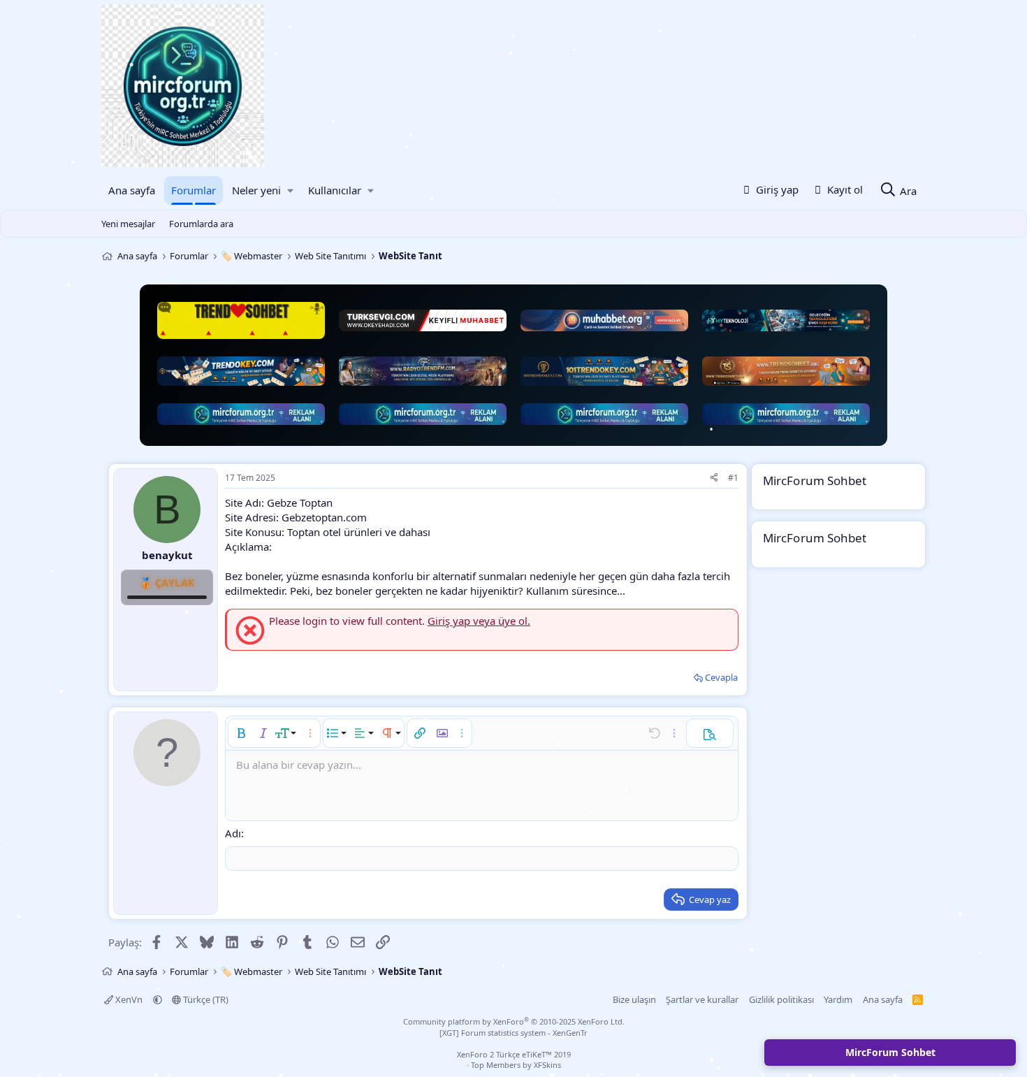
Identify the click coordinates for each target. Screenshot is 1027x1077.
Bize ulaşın (634, 999)
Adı (233, 833)
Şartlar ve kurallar (702, 999)
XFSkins (547, 1065)
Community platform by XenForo (514, 1021)
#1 (733, 478)
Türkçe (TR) (204, 999)
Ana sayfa (131, 190)
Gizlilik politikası (781, 999)
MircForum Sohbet (890, 1052)
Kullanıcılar (334, 190)
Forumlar (193, 190)
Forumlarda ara (201, 223)
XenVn (129, 999)
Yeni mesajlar (128, 223)
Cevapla (721, 677)
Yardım (838, 999)
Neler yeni (256, 190)
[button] (290, 190)
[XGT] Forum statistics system (513, 1032)
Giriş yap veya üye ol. (479, 621)
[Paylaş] (714, 478)
